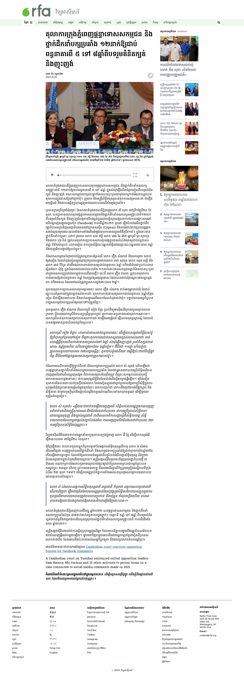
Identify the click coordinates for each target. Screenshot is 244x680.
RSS (89, 652)
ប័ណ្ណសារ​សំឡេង (131, 617)
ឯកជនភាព (166, 625)
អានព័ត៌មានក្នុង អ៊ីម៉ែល (96, 648)
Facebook (92, 625)
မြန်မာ (53, 621)
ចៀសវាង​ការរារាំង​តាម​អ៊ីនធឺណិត (174, 648)
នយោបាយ (43, 22)
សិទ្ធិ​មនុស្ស (58, 22)
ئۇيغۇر (53, 643)
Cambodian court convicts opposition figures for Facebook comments (94, 549)
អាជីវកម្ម (82, 22)
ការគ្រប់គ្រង (167, 617)
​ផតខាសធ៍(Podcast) (96, 621)
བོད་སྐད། (53, 639)
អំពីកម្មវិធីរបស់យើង (170, 652)
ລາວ (51, 630)
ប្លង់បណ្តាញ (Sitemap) (134, 621)
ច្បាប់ (119, 22)
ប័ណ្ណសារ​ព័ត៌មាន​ (131, 612)
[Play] (53, 175)
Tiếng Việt (55, 648)
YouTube (91, 630)
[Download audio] (147, 174)
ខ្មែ (51, 634)
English (54, 652)
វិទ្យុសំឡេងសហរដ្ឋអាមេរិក (172, 639)
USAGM (166, 634)
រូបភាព (145, 22)
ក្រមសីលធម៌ (167, 612)
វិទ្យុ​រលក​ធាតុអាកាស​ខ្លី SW (98, 612)
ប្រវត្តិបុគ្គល (131, 22)
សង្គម (70, 22)
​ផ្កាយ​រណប (91, 617)
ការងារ (164, 621)
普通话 (53, 612)
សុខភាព (107, 22)
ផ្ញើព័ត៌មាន (166, 661)
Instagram (92, 639)
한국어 (53, 625)
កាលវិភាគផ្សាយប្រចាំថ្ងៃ (171, 643)
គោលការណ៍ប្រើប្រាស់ (170, 630)
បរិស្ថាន (95, 22)
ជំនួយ (164, 657)
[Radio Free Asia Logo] (50, 10)
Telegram (92, 643)
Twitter (91, 634)
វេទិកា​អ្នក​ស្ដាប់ (170, 22)
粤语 (52, 617)
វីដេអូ (155, 22)
